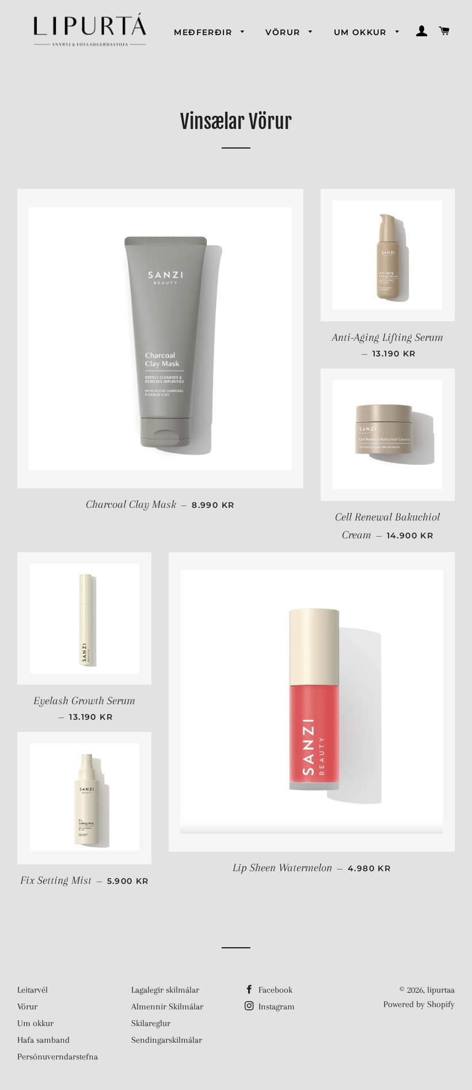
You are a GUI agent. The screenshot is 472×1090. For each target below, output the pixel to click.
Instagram (275, 1006)
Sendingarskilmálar (166, 1040)
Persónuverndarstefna (57, 1056)
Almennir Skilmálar (167, 1006)
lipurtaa (441, 990)
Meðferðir (204, 32)
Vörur (284, 32)
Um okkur (362, 32)
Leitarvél (32, 990)
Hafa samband (43, 1040)
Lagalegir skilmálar (165, 990)
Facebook (274, 990)
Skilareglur (150, 1023)
